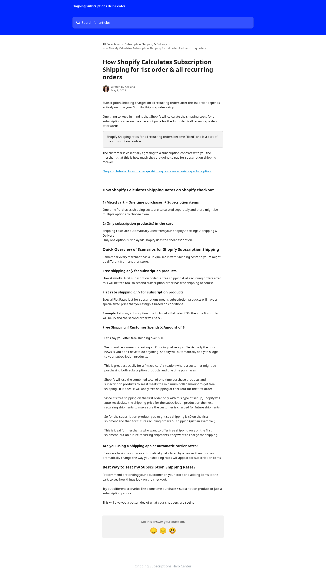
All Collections (111, 44)
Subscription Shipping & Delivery (146, 44)
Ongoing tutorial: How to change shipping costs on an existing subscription (157, 171)
